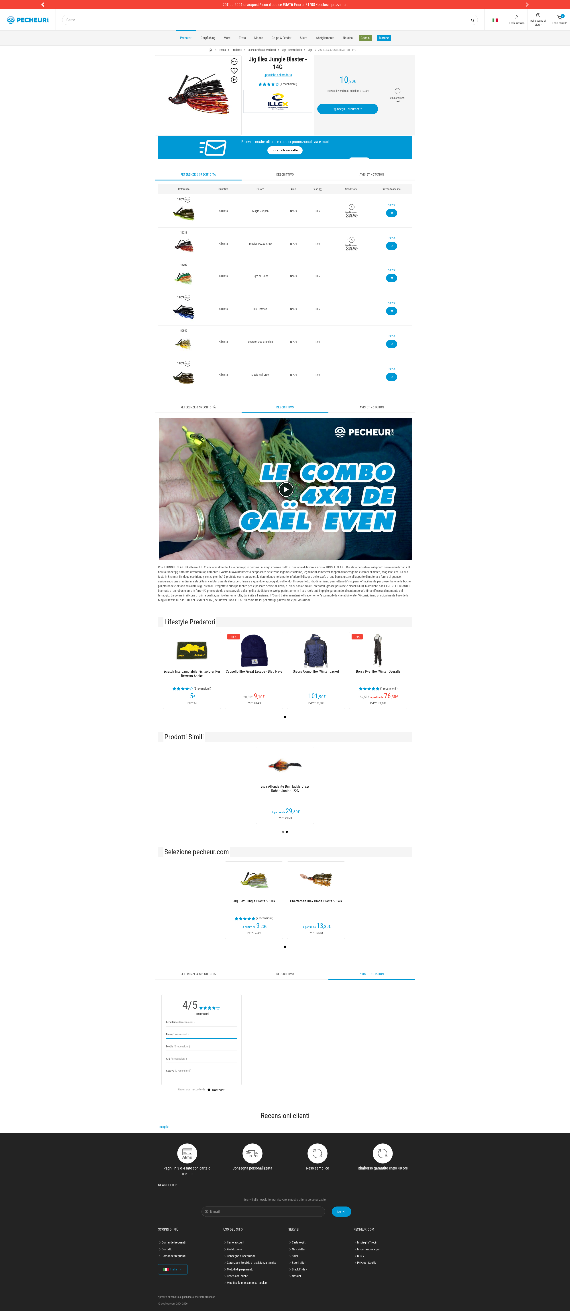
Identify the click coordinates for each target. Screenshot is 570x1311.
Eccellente (180, 1022)
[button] (43, 4)
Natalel (296, 1276)
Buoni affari (299, 1262)
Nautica (348, 38)
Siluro (303, 38)
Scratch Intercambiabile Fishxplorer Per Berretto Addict (191, 673)
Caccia (365, 38)
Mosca (258, 38)
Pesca (222, 49)
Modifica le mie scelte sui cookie (247, 1282)
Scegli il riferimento (349, 109)
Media (178, 1046)
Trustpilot (163, 1127)
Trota (242, 38)
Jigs (310, 49)
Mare (227, 38)
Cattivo (178, 1070)
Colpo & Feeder (281, 38)
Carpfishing (208, 38)
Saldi (295, 1256)
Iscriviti (341, 1211)
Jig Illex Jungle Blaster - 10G (254, 901)
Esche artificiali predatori (262, 49)
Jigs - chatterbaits (292, 49)
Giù (176, 1058)
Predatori (186, 38)
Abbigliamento (325, 38)
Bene (177, 1034)
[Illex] (277, 101)
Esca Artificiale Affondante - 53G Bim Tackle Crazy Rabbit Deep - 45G (368, 788)
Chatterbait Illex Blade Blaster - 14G (316, 901)
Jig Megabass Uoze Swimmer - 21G (306, 786)
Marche (384, 38)
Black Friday (299, 1269)
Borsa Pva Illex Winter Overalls (378, 671)
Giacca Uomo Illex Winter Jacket (316, 671)
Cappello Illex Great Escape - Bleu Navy (254, 671)
